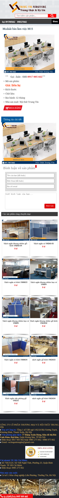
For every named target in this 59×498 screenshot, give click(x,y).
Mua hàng (15, 107)
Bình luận (50, 206)
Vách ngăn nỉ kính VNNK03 (15, 282)
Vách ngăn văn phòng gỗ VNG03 (15, 399)
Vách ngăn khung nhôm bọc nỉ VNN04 (44, 283)
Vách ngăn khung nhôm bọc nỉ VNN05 (16, 322)
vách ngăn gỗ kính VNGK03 (43, 360)
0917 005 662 (35, 76)
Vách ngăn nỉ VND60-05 (44, 244)
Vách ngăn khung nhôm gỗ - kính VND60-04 (16, 245)
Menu (55, 21)
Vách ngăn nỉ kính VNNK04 (15, 360)
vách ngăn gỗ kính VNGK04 (43, 398)
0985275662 (22, 21)
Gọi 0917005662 (8, 21)
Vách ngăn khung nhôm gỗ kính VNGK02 (43, 322)
